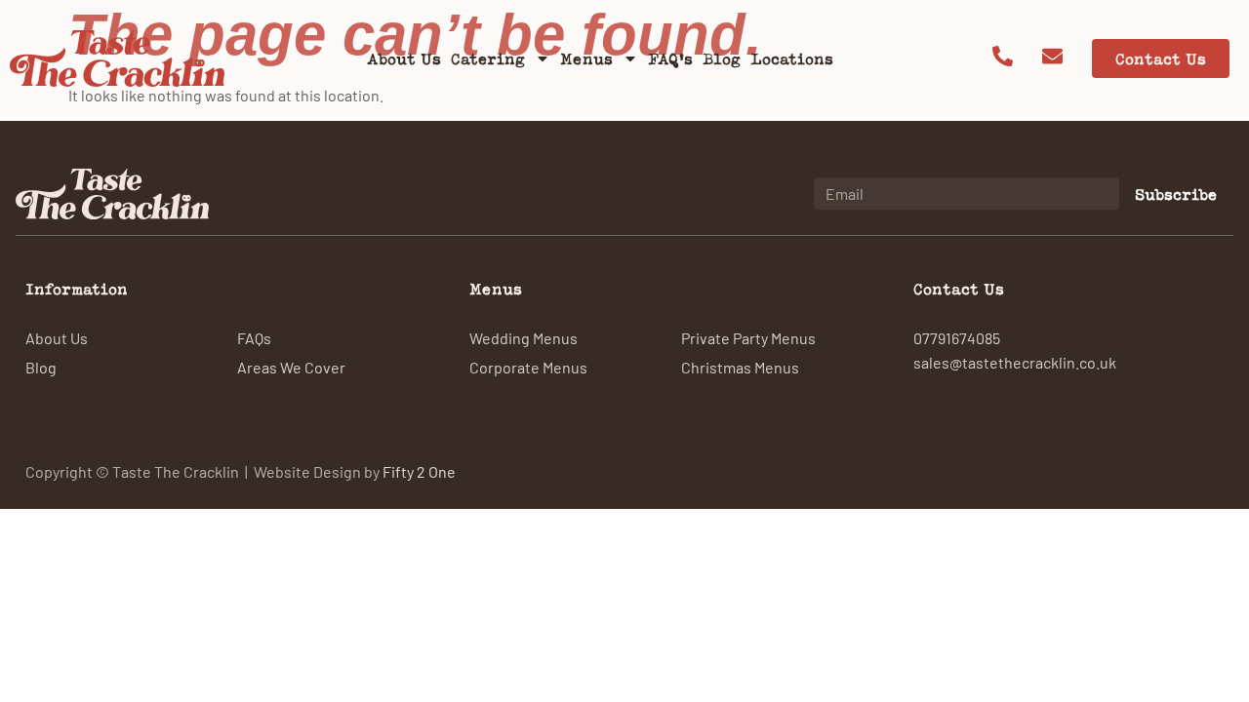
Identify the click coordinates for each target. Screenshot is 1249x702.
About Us (404, 58)
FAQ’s (670, 58)
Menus (586, 58)
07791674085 (956, 337)
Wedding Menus (523, 337)
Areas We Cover (291, 366)
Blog (722, 58)
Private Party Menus (748, 337)
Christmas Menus (740, 366)
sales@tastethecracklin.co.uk (1014, 361)
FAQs (254, 337)
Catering (488, 58)
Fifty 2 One (419, 471)
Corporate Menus (528, 366)
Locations (791, 58)
